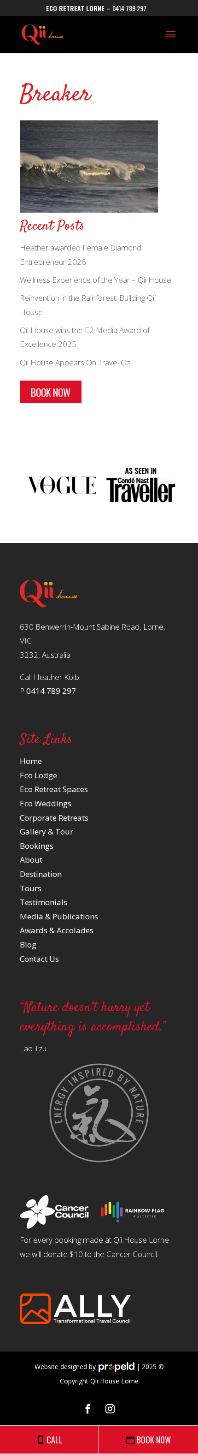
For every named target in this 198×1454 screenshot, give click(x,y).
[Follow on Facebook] (88, 1409)
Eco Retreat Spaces (54, 789)
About (31, 859)
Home (31, 761)
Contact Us (39, 958)
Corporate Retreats (54, 817)
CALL (55, 1440)
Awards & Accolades (56, 930)
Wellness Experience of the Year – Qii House (95, 279)
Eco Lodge (38, 775)
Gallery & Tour (46, 831)
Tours (30, 888)
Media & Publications (59, 916)
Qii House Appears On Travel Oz (75, 362)
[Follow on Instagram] (110, 1409)
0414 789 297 (129, 8)
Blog (28, 944)
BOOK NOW (50, 391)
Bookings (36, 845)
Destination (41, 874)
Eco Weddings (45, 803)
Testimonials (43, 902)
